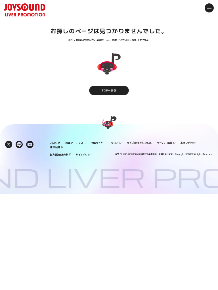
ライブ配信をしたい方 (139, 143)
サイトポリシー (84, 154)
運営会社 (55, 147)
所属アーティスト (75, 143)
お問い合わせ (188, 143)
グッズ (115, 143)
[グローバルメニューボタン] (209, 8)
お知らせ (55, 143)
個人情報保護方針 (59, 154)
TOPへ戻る (109, 90)
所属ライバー (98, 143)
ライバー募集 (164, 143)
